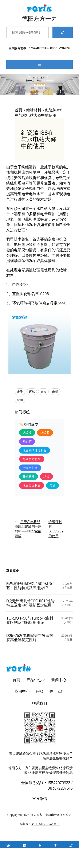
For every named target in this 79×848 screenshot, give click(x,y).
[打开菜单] (39, 64)
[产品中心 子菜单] (44, 680)
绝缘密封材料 (32, 459)
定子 (20, 392)
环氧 (32, 392)
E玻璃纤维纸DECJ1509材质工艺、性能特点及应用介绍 (31, 585)
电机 (53, 485)
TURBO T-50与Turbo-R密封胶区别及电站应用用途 (29, 620)
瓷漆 (43, 392)
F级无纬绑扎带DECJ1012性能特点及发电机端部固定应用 (30, 603)
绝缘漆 (27, 433)
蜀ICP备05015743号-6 (45, 824)
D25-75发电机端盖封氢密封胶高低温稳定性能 (29, 637)
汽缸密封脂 (30, 468)
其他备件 (29, 476)
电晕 (55, 392)
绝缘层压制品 (32, 485)
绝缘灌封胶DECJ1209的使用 (56, 528)
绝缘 (46, 476)
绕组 (20, 400)
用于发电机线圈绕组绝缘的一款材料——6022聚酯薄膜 (28, 528)
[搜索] (62, 32)
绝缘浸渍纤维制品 (35, 450)
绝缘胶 (45, 433)
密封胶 (27, 441)
